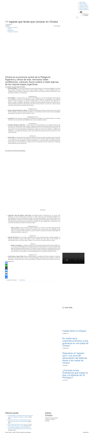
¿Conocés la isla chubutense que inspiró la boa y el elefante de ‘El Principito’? (75, 374)
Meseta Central (83, 3)
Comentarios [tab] (22, 280)
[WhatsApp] (32, 265)
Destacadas (11, 30)
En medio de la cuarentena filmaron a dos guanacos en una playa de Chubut (75, 342)
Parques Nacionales (84, 9)
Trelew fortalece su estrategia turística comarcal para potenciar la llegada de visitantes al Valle (20, 416)
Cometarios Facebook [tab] (11, 280)
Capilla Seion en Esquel (74, 330)
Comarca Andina (83, 5)
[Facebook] (32, 263)
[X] (32, 268)
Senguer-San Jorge (84, 6)
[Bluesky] (32, 275)
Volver (86, 15)
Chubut (9, 29)
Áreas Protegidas (84, 8)
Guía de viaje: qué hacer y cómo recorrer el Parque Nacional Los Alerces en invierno (20, 424)
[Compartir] (32, 277)
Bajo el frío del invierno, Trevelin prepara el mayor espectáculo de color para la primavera (19, 420)
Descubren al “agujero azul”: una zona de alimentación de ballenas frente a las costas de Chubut (74, 357)
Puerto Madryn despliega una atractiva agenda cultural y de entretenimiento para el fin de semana (20, 427)
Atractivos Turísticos (12, 27)
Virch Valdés (82, 2)
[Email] (32, 272)
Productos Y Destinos (13, 31)
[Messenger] (32, 270)
